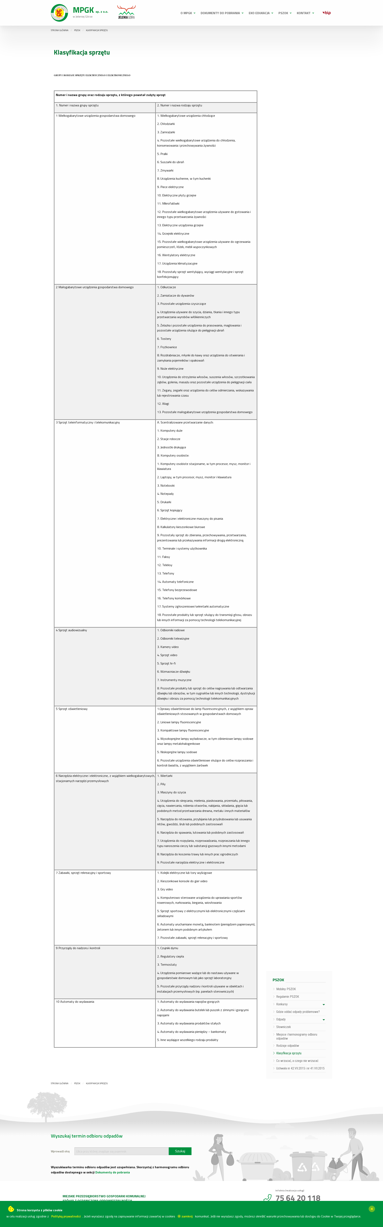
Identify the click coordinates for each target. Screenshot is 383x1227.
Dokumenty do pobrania (220, 13)
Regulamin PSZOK (287, 997)
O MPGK (186, 13)
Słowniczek (283, 1027)
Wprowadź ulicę (60, 1151)
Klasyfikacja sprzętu (97, 30)
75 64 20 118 (297, 1198)
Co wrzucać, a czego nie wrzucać (297, 1061)
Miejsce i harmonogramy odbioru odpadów (296, 1036)
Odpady (281, 1019)
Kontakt (304, 13)
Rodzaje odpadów (287, 1046)
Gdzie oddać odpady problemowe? (298, 1012)
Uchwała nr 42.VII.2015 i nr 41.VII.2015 (300, 1068)
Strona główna (59, 30)
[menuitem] (187, 13)
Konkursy (282, 1004)
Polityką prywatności (66, 1216)
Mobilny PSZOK (286, 989)
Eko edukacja (259, 13)
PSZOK (283, 13)
